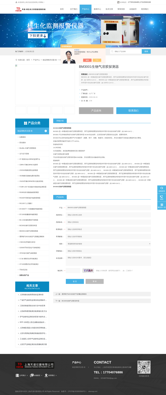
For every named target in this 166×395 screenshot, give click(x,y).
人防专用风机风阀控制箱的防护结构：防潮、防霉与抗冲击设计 (33, 333)
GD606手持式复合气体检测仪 (29, 247)
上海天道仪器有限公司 (32, 2)
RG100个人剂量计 (25, 203)
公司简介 (23, 375)
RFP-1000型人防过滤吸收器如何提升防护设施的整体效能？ (33, 322)
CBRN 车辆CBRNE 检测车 (28, 165)
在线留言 (133, 9)
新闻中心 (97, 9)
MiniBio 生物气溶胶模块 (27, 148)
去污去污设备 (24, 154)
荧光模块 (22, 142)
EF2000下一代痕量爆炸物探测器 (30, 209)
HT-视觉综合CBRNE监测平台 (29, 159)
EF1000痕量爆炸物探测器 (28, 214)
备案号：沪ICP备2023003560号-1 (73, 391)
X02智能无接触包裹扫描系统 (29, 176)
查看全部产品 (24, 275)
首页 (62, 9)
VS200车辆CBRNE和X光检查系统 (31, 181)
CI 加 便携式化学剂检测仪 (28, 259)
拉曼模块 (22, 137)
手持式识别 (23, 270)
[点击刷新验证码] (88, 271)
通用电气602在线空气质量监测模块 (31, 236)
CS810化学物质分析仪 (27, 242)
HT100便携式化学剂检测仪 (29, 264)
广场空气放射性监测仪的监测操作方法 (33, 300)
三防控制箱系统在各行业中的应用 (32, 306)
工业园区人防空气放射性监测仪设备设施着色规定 (33, 339)
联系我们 (144, 9)
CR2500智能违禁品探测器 (28, 170)
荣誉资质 (121, 9)
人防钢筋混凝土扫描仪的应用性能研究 (33, 328)
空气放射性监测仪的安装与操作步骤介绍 (33, 317)
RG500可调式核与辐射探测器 (29, 198)
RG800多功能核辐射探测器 (29, 192)
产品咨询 (96, 110)
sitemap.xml (92, 391)
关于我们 (73, 9)
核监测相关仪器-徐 (50, 60)
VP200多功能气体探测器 (28, 253)
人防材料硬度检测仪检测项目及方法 (33, 311)
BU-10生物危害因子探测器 (28, 220)
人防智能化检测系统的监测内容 (31, 295)
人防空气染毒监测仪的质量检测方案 (33, 344)
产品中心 (85, 9)
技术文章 (109, 9)
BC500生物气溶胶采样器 (28, 225)
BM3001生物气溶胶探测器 (28, 231)
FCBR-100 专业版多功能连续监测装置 (32, 187)
